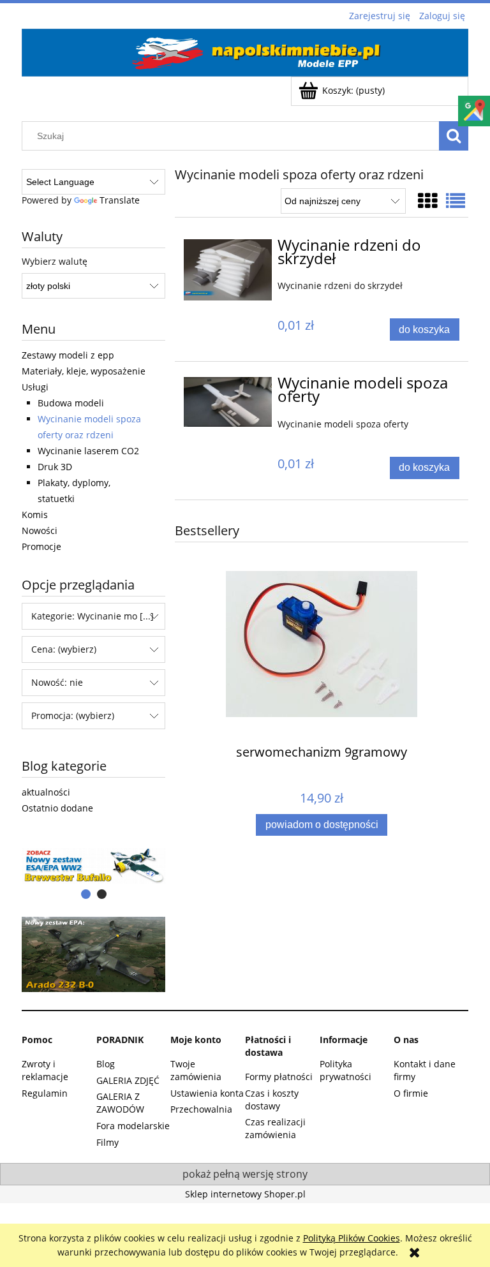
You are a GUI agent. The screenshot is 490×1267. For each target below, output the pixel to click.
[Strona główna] (245, 50)
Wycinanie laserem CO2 (88, 451)
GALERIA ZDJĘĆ (128, 1080)
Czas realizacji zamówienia (275, 1128)
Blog (105, 1064)
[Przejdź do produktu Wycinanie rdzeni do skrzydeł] (228, 270)
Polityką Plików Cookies (351, 1238)
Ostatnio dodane (57, 808)
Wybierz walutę (54, 261)
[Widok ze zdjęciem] (427, 201)
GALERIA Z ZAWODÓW (120, 1102)
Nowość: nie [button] (57, 682)
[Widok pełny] (455, 201)
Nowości (39, 530)
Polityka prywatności (345, 1070)
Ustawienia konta (207, 1093)
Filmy (107, 1142)
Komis (35, 514)
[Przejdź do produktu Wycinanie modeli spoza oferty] (228, 401)
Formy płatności (279, 1077)
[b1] (93, 866)
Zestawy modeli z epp (68, 355)
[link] (93, 955)
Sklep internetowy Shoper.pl (245, 1194)
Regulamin (45, 1093)
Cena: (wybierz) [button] (63, 649)
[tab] (86, 894)
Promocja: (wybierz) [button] (72, 715)
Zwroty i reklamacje (45, 1070)
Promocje (41, 546)
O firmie (411, 1093)
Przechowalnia (201, 1109)
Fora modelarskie (133, 1126)
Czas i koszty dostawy (272, 1099)
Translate (120, 200)
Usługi (35, 387)
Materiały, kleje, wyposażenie (83, 371)
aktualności (46, 792)
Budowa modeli (71, 403)
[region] (93, 866)
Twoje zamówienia (195, 1070)
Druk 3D (55, 467)
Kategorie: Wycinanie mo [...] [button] (92, 616)
